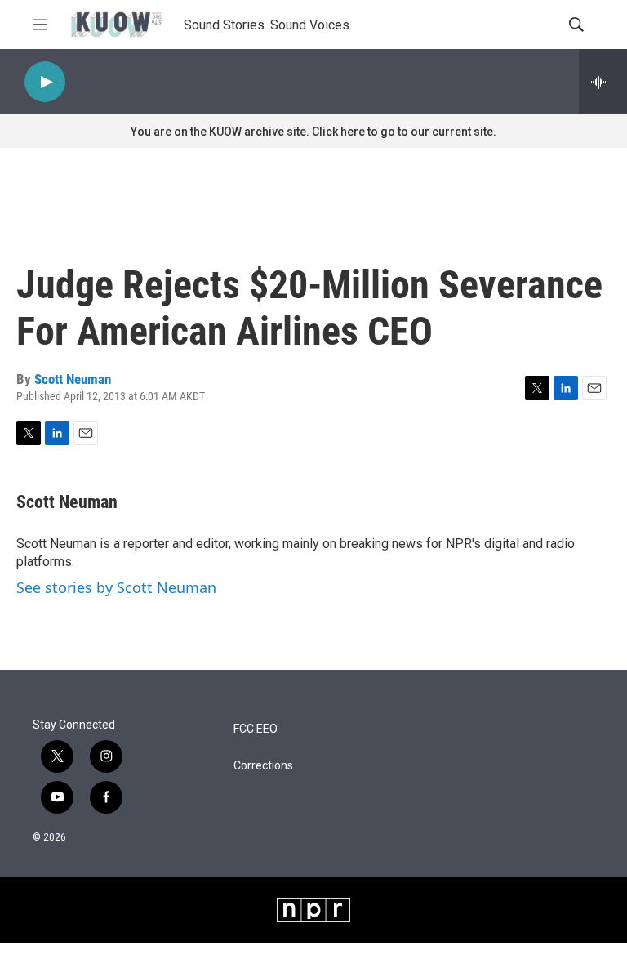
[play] (45, 82)
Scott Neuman (72, 379)
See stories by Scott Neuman (116, 587)
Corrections (263, 766)
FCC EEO (255, 729)
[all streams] (603, 81)
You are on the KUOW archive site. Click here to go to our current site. (313, 131)
